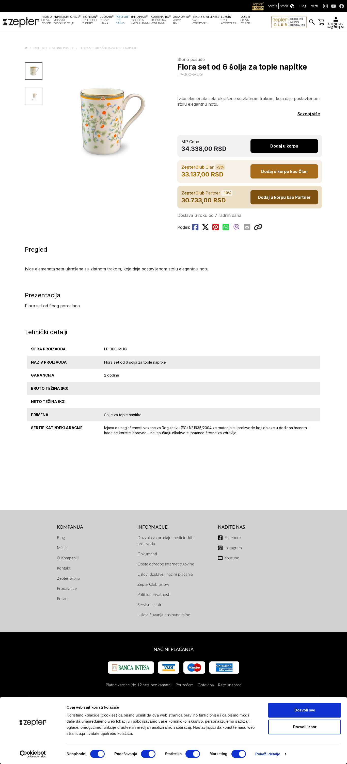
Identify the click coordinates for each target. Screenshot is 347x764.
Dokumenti (147, 554)
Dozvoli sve (304, 710)
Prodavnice (67, 589)
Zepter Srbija (68, 578)
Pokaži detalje (267, 754)
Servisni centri (150, 605)
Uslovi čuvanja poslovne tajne (163, 615)
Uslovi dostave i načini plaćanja (165, 574)
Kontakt (63, 568)
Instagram (233, 548)
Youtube (232, 558)
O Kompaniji (68, 558)
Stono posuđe (63, 48)
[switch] (148, 754)
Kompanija (70, 527)
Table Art (40, 48)
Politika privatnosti (153, 595)
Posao (62, 599)
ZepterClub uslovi (153, 584)
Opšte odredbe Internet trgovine (165, 564)
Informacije (152, 527)
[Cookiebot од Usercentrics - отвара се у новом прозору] (33, 754)
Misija (62, 548)
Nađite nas (231, 527)
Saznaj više (308, 113)
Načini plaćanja (174, 649)
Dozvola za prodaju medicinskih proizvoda (165, 541)
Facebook (233, 538)
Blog (61, 538)
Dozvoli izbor (305, 727)
